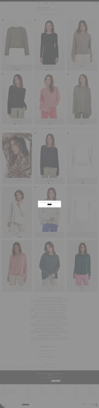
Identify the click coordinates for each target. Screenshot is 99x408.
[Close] (60, 201)
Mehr (58, 202)
